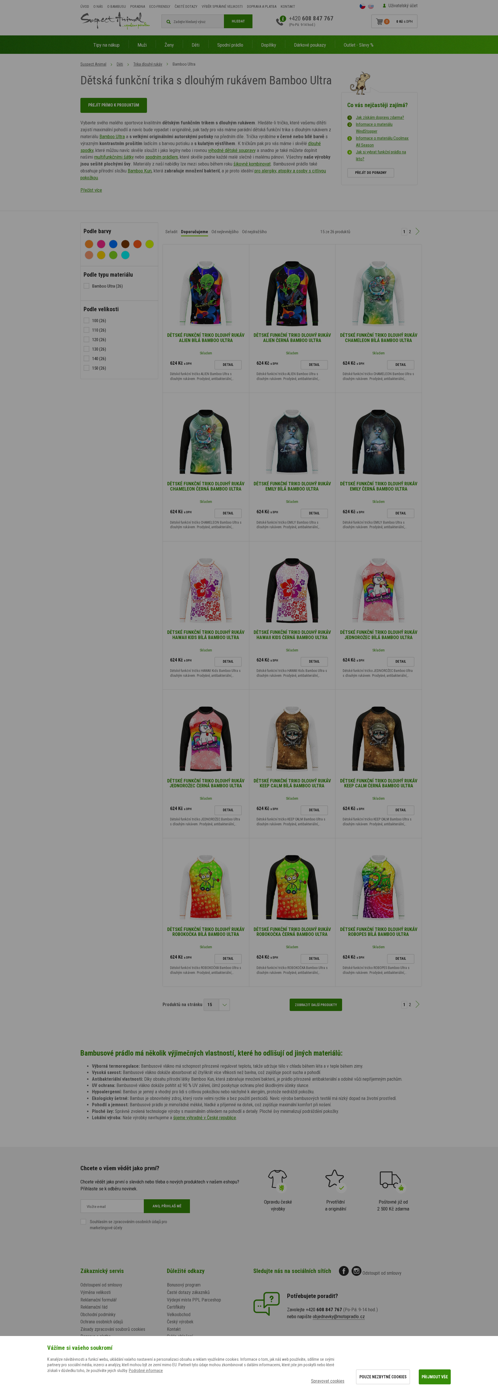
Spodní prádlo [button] (230, 45)
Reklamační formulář (98, 1300)
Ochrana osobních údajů (101, 1321)
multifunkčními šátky (114, 157)
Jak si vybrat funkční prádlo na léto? (381, 155)
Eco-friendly (159, 6)
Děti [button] (195, 45)
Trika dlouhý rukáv (147, 64)
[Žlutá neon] (150, 244)
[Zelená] (113, 255)
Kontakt (288, 6)
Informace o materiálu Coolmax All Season (382, 142)
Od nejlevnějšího (225, 231)
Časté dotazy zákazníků (188, 1292)
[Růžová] (101, 244)
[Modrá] (113, 244)
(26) (107, 286)
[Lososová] (89, 255)
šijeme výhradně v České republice (204, 1117)
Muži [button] (142, 45)
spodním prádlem (161, 157)
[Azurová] (125, 255)
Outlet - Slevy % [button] (358, 45)
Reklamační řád (93, 1307)
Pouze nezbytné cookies (383, 1377)
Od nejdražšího (254, 231)
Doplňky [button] (268, 45)
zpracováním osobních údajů (137, 1221)
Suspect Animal (93, 64)
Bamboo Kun (140, 171)
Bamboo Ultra (112, 136)
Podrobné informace (146, 1370)
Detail (228, 365)
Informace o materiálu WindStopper (374, 128)
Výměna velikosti (95, 1292)
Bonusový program (184, 1285)
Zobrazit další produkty (316, 1005)
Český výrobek (180, 1321)
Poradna (137, 6)
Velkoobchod (178, 1314)
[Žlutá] (101, 255)
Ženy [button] (169, 45)
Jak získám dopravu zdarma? (380, 117)
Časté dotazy (186, 6)
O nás (98, 6)
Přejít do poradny (370, 173)
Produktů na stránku (182, 1004)
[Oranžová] (89, 244)
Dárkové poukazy (310, 45)
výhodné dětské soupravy (232, 150)
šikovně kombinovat (252, 164)
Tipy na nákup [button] (106, 45)
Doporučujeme (194, 231)
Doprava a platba (261, 6)
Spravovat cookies (327, 1381)
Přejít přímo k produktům (113, 105)
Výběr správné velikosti (222, 6)
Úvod (84, 6)
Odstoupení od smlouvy (101, 1285)
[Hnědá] (125, 244)
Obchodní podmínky (98, 1314)
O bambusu (116, 6)
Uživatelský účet (403, 5)
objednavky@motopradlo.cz (339, 1316)
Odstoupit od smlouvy (382, 1273)
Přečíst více (91, 190)
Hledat (238, 21)
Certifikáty (176, 1307)
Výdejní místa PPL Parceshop (194, 1300)
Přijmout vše (435, 1377)
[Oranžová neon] (137, 244)
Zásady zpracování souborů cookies (112, 1329)
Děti (120, 64)
